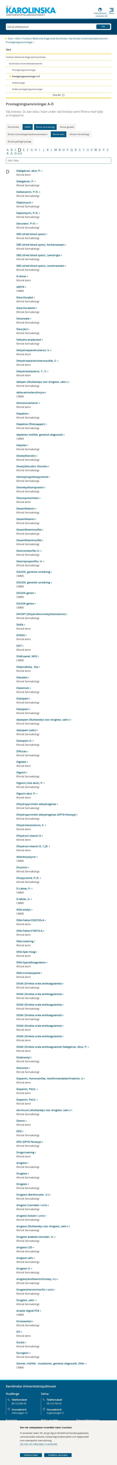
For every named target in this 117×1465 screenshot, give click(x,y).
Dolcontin (22, 1068)
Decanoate (22, 318)
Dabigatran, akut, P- (28, 170)
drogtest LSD (24, 1247)
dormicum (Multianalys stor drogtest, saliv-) (43, 1110)
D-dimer (21, 276)
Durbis (20, 1342)
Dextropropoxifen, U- (29, 561)
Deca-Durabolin (25, 308)
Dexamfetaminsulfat (29, 529)
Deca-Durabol (24, 297)
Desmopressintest (27, 498)
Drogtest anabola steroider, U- (35, 1236)
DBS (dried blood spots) (30, 234)
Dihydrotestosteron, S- (30, 825)
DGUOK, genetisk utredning (33, 572)
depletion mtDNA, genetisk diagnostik (39, 434)
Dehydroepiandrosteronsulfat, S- (36, 360)
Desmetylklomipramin (30, 487)
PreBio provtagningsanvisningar (27, 89)
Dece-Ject (22, 329)
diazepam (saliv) (26, 730)
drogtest (21, 1163)
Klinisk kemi (58, 134)
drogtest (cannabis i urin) (31, 1205)
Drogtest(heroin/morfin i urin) (34, 1289)
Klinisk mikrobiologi (79, 134)
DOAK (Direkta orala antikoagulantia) (39, 983)
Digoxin (21, 772)
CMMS (27, 127)
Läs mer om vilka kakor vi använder (39, 1444)
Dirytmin (21, 867)
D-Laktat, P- (23, 888)
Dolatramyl (23, 1057)
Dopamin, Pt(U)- (26, 1089)
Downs (20, 1120)
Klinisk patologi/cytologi (19, 141)
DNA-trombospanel (28, 973)
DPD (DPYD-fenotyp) (28, 1142)
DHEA (19, 624)
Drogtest (21, 1173)
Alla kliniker (13, 127)
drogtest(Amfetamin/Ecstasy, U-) (36, 1279)
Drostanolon (24, 1321)
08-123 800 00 (19, 1403)
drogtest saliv (24, 1258)
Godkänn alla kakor (58, 1455)
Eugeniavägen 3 (55, 1413)
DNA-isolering (24, 941)
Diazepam (22, 698)
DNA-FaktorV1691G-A (29, 930)
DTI (18, 1331)
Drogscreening (25, 1152)
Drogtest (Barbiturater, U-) (32, 1194)
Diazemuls (22, 688)
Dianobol (21, 677)
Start (10, 38)
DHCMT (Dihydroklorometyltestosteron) (41, 614)
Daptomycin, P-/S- (27, 213)
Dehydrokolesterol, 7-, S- (31, 371)
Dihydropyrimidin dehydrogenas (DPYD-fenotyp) (46, 814)
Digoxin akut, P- (26, 793)
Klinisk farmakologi (45, 127)
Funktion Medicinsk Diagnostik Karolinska (45, 38)
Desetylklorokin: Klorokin (32, 466)
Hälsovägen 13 (19, 1413)
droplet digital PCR (27, 1310)
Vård (17, 38)
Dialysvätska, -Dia (27, 667)
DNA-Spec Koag (25, 952)
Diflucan (21, 751)
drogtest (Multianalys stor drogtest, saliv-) (42, 1226)
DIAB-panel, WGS (26, 656)
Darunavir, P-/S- (26, 223)
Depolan (21, 445)
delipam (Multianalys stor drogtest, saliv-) (42, 382)
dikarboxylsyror (26, 857)
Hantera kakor (31, 1455)
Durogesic (22, 1353)
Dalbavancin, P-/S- (27, 192)
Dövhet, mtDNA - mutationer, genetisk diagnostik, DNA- (50, 1363)
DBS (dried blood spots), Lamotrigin (38, 255)
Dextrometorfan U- (28, 550)
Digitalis (21, 762)
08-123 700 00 (54, 1403)
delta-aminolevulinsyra (30, 392)
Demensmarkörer (27, 403)
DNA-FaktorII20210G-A (30, 920)
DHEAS (20, 635)
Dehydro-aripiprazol (28, 339)
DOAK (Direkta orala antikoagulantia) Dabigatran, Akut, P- (51, 1047)
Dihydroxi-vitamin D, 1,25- (32, 846)
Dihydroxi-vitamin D (28, 835)
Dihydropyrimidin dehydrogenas (36, 804)
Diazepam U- (24, 740)
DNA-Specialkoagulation (31, 962)
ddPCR (20, 287)
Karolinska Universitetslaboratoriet (88, 38)
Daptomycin (23, 202)
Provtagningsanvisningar (19, 42)
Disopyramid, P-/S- (27, 878)
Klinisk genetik (67, 127)
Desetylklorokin (26, 455)
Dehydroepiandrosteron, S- (33, 350)
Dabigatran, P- (25, 181)
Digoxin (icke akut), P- (29, 783)
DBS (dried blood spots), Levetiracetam (40, 265)
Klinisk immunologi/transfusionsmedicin (28, 134)
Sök (103, 26)
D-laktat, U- (23, 899)
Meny (111, 13)
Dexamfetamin (25, 508)
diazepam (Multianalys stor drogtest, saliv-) (43, 719)
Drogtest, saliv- (25, 1300)
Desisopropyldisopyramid (32, 477)
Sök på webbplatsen (18, 26)
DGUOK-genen (25, 593)
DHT (19, 645)
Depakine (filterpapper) (30, 424)
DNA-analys (23, 909)
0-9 (20, 153)
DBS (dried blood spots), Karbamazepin (40, 244)
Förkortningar (18, 82)
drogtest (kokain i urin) (30, 1215)
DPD (19, 1131)
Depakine (22, 413)
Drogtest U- (23, 1268)
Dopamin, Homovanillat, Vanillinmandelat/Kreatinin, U (49, 1078)
